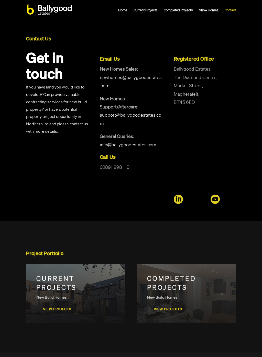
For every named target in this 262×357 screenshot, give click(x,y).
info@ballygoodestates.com (128, 144)
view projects (57, 309)
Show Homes (208, 10)
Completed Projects (178, 10)
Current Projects (145, 10)
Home (122, 10)
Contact (230, 10)
